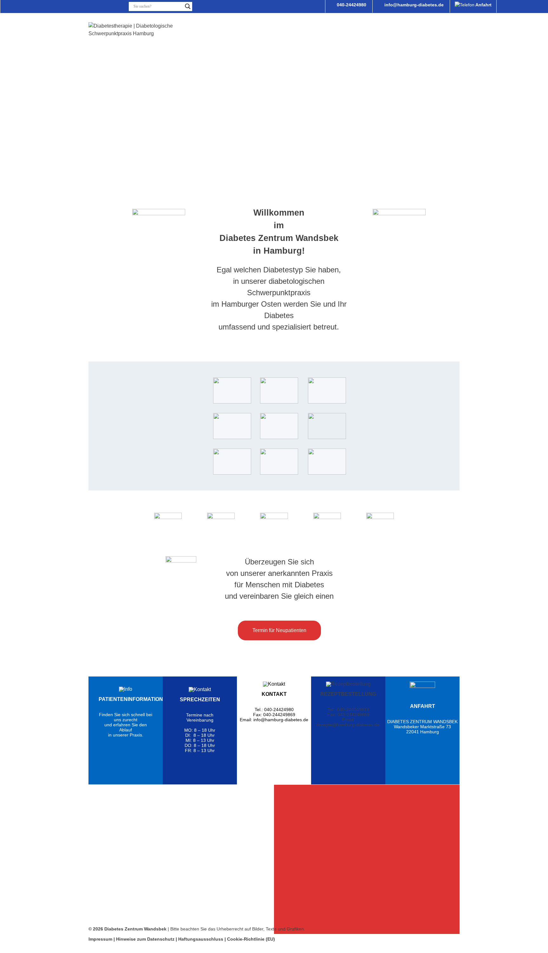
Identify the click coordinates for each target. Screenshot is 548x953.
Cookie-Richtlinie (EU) (251, 939)
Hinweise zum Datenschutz (146, 939)
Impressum (100, 939)
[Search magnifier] (187, 6)
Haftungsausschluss (200, 939)
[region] (181, 859)
